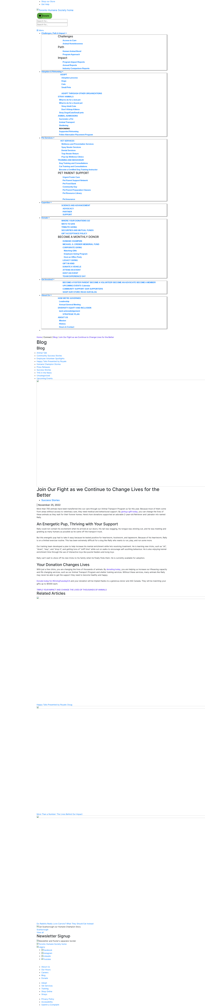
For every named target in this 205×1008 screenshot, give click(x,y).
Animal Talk (42, 353)
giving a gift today (129, 511)
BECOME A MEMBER (146, 282)
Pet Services (47, 138)
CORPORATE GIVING (72, 247)
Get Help (45, 4)
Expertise (45, 202)
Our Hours (46, 969)
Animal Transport (67, 122)
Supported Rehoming (69, 131)
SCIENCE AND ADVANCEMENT (75, 205)
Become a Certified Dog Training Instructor (78, 170)
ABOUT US (63, 317)
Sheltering (63, 125)
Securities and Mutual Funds (77, 230)
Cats (63, 84)
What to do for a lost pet (69, 100)
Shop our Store (48, 1)
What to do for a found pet (70, 103)
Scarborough (42, 929)
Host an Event (70, 273)
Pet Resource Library (72, 193)
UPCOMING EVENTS (72, 286)
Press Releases (43, 367)
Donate (44, 218)
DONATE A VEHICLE (72, 267)
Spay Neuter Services (71, 147)
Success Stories (44, 370)
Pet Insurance (69, 199)
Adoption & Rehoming (51, 72)
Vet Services (67, 141)
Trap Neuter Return (70, 154)
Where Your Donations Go (75, 221)
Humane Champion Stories (49, 364)
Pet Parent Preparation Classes (77, 190)
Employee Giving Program (75, 254)
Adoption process (69, 78)
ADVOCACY (68, 209)
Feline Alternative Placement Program (76, 135)
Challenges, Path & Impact (53, 33)
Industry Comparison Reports (76, 68)
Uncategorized (43, 375)
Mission (62, 321)
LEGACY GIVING (70, 260)
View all (40, 932)
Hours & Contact (66, 327)
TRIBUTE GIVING (69, 227)
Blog (55, 337)
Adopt (63, 75)
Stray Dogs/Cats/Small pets (71, 113)
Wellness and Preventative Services (77, 144)
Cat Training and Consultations (73, 166)
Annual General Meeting (70, 305)
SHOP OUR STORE (71, 292)
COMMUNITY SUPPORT (73, 289)
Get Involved (47, 279)
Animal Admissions (68, 116)
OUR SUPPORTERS (94, 289)
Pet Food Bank (69, 184)
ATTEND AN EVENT (72, 270)
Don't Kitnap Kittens (70, 109)
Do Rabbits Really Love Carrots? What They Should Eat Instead (65, 923)
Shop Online (46, 991)
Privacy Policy (47, 999)
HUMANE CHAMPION (72, 241)
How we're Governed (69, 298)
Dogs (63, 81)
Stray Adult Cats (68, 106)
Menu (41, 30)
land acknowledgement (69, 311)
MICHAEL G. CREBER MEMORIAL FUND (81, 244)
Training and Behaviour (71, 160)
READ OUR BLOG (89, 292)
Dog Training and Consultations (73, 163)
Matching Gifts (70, 251)
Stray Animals (66, 97)
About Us (45, 295)
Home (39, 337)
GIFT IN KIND (69, 263)
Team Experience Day (74, 276)
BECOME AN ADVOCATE (124, 282)
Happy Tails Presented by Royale (51, 361)
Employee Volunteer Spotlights (50, 358)
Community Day (70, 187)
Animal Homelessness (73, 44)
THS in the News (44, 373)
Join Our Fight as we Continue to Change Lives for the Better (86, 337)
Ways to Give (68, 224)
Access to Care (69, 40)
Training (45, 988)
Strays (44, 994)
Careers (44, 972)
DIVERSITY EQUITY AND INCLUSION (74, 308)
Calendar (86, 286)
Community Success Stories (49, 355)
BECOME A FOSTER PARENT (76, 282)
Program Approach (71, 54)
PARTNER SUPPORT (67, 213)
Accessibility (47, 1002)
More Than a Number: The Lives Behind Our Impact (59, 814)
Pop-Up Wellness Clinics (72, 157)
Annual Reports (70, 65)
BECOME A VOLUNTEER (101, 282)
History (62, 324)
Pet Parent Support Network (75, 180)
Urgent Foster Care (71, 177)
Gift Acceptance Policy (74, 234)
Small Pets (66, 87)
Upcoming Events (45, 378)
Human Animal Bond (72, 51)
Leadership (64, 301)
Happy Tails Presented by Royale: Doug (54, 704)
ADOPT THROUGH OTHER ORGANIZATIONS (81, 93)
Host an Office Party (73, 257)
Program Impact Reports (74, 62)
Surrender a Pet (66, 119)
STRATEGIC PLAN (71, 314)
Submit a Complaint (50, 1004)
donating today (113, 569)
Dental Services (68, 150)
